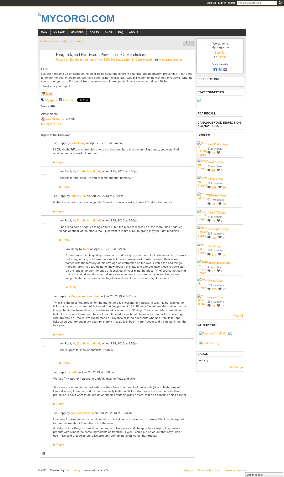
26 (214, 170)
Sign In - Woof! (226, 2)
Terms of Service (235, 470)
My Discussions (73, 41)
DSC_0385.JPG (54, 118)
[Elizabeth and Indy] (46, 63)
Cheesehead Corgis (216, 195)
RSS (43, 454)
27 (222, 306)
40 (224, 187)
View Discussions (170, 59)
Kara (86, 249)
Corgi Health (143, 59)
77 (214, 271)
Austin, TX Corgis (216, 212)
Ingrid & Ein (78, 196)
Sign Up (211, 2)
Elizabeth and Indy (82, 59)
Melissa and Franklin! (85, 296)
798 (214, 187)
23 (214, 153)
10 (224, 254)
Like (49, 93)
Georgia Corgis (214, 280)
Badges (188, 470)
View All (238, 315)
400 (214, 289)
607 (214, 204)
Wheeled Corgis (215, 162)
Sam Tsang (78, 143)
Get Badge (236, 367)
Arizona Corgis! (215, 179)
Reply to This (51, 123)
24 (224, 237)
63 (214, 221)
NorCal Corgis (214, 246)
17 (224, 289)
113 (214, 254)
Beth (74, 372)
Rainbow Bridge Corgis (219, 263)
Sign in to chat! (255, 474)
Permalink (56, 143)
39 (224, 204)
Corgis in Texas (215, 297)
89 (214, 306)
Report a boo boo (208, 470)
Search (280, 3)
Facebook (69, 100)
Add (191, 42)
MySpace (51, 100)
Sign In (222, 56)
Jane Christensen (82, 413)
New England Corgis (217, 229)
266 (214, 237)
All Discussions (49, 41)
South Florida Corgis (217, 144)
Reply (58, 162)
